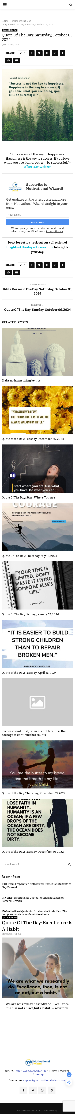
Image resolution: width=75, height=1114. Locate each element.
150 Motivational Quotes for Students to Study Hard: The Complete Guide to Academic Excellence (34, 913)
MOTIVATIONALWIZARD (31, 1070)
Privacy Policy (50, 1110)
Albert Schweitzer (37, 167)
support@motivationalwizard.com (44, 1080)
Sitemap (38, 1074)
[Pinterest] (51, 1090)
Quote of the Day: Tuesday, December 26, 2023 (33, 439)
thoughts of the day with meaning (29, 247)
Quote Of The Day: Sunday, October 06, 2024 (37, 310)
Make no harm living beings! (22, 380)
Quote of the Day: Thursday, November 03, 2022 (34, 793)
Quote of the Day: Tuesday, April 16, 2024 (29, 672)
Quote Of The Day (10, 30)
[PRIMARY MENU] (4, 5)
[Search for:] (37, 864)
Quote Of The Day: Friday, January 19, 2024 (30, 614)
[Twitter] (33, 1090)
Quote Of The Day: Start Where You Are (28, 497)
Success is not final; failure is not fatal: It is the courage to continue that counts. (34, 733)
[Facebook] (23, 1090)
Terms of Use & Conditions (28, 1110)
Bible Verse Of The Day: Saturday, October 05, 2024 (37, 291)
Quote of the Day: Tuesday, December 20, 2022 (33, 851)
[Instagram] (42, 1090)
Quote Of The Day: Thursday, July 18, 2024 (29, 556)
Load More (37, 1035)
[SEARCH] (69, 864)
